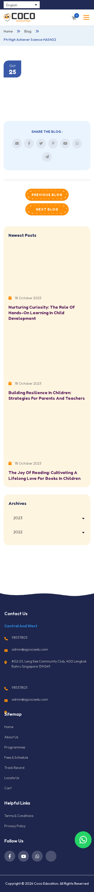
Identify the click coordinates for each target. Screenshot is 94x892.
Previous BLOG (47, 195)
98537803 (19, 637)
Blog (27, 31)
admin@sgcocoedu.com (30, 649)
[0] (74, 17)
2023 (17, 517)
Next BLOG (47, 209)
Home (8, 31)
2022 (17, 531)
